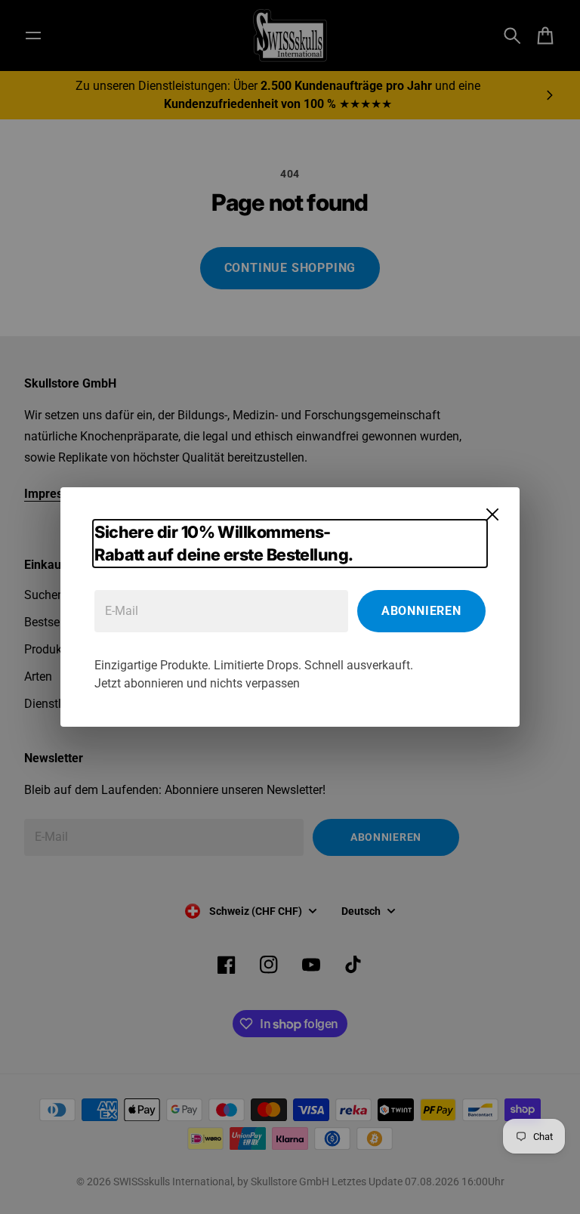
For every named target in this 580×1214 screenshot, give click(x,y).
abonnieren (421, 611)
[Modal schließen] (492, 514)
